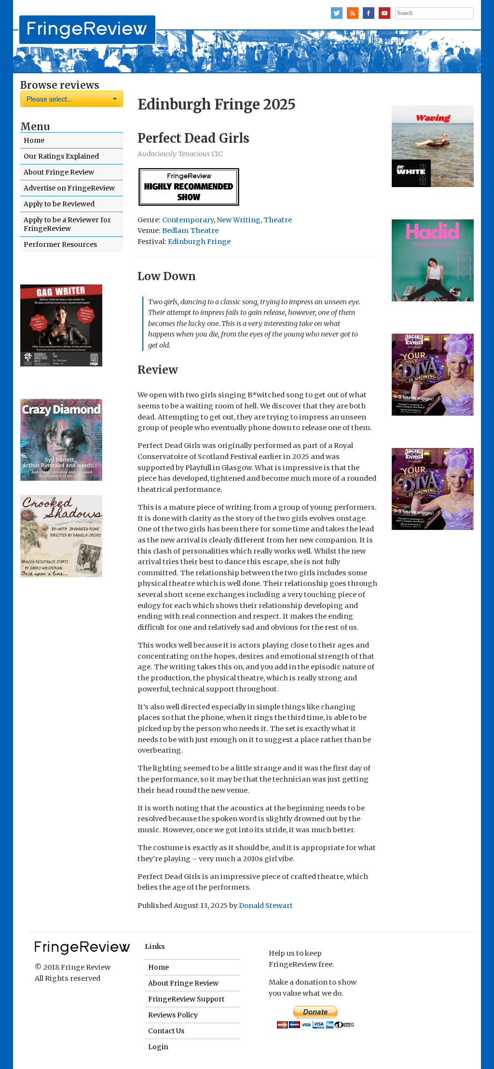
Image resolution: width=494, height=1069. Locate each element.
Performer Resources (60, 244)
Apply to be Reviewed (59, 204)
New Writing (239, 220)
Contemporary (188, 220)
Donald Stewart (266, 905)
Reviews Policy (173, 1015)
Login (158, 1046)
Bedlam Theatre (190, 230)
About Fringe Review (59, 172)
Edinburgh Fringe (199, 241)
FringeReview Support (186, 999)
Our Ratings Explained (61, 156)
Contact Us (166, 1031)
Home (34, 140)
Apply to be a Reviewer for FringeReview (67, 224)
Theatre (277, 220)
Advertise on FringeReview (69, 188)
